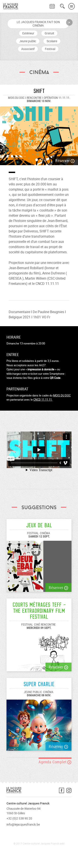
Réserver (63, 160)
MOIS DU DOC (62, 395)
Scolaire (52, 41)
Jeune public (27, 41)
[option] (39, 133)
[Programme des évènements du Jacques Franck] (52, 6)
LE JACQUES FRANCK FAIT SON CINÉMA (38, 23)
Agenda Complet (53, 761)
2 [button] (41, 159)
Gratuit (49, 33)
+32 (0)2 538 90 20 (19, 818)
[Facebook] (62, 791)
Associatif (28, 49)
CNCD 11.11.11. (42, 399)
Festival (50, 49)
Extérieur (28, 33)
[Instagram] (69, 791)
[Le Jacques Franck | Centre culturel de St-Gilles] (9, 6)
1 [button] (36, 159)
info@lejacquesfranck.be (23, 824)
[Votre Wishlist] (44, 3)
